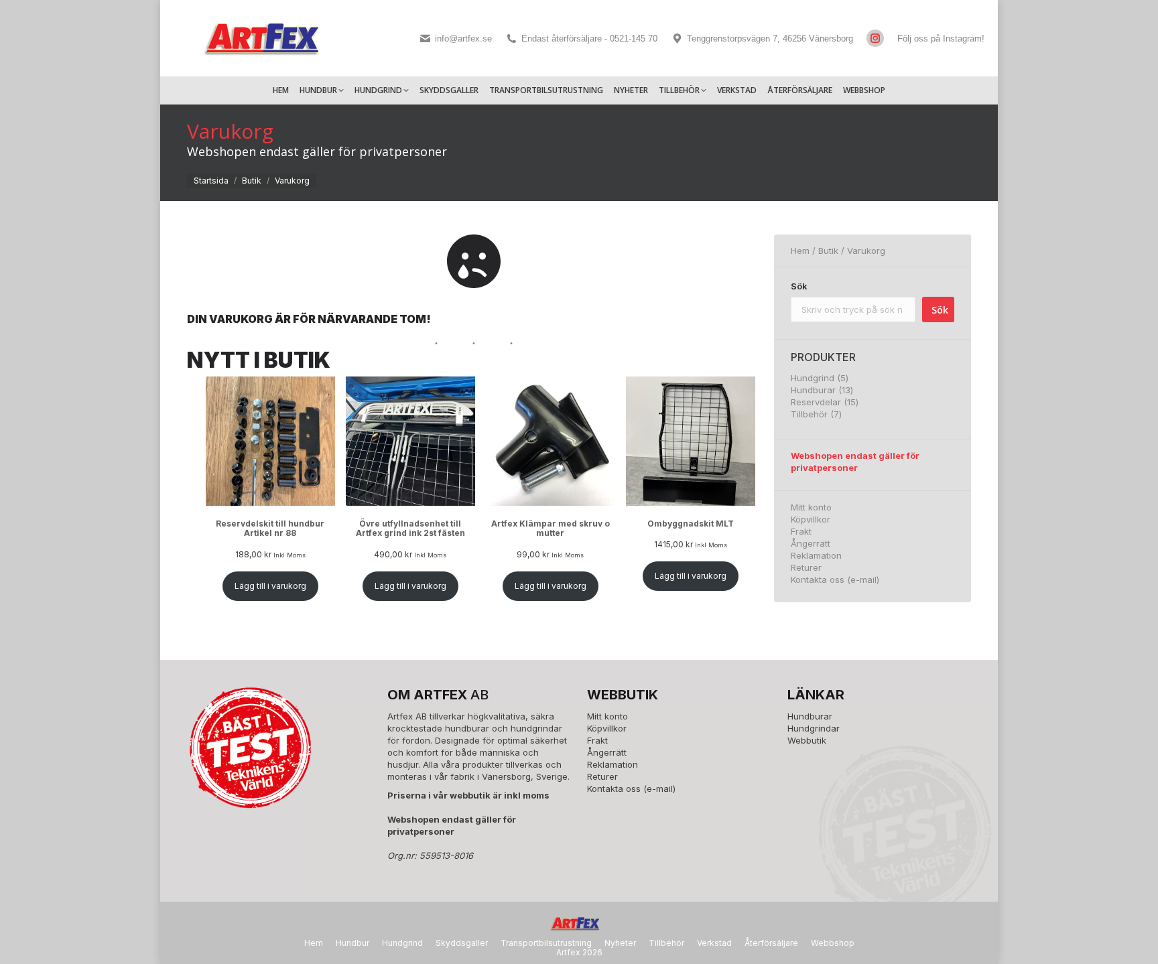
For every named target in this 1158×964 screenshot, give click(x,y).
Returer (806, 567)
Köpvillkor (810, 519)
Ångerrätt (810, 543)
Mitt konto (811, 507)
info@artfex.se (463, 38)
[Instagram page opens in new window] (875, 38)
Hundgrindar (813, 728)
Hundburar (809, 716)
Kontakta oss (817, 579)
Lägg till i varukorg (270, 586)
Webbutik (806, 740)
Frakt (801, 531)
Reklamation (816, 555)
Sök (799, 286)
